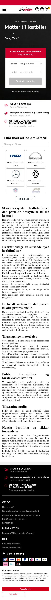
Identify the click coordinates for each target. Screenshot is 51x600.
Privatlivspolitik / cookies (14, 519)
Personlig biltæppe (11, 544)
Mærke (13, 64)
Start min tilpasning (25, 81)
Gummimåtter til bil (11, 548)
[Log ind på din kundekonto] (42, 9)
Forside (18, 21)
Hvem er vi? (8, 507)
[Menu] (9, 9)
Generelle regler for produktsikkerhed (20, 511)
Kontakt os (7, 523)
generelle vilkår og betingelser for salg (21, 515)
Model (13, 72)
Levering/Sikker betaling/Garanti (18, 533)
